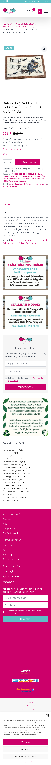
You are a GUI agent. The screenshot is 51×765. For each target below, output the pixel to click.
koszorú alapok (18, 240)
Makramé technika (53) (13, 450)
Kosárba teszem (27, 162)
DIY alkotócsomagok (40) (14, 461)
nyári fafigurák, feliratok (25, 243)
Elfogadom (25, 742)
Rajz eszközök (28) (11, 500)
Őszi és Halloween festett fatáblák (16, 179)
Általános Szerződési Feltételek (25, 706)
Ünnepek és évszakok (17, 181)
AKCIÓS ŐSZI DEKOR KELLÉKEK (17, 26)
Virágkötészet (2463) (12, 470)
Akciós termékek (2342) (13, 465)
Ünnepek (7, 519)
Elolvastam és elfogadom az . (26, 379)
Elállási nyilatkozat (11, 571)
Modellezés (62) (9, 494)
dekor (11, 184)
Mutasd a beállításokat (25, 756)
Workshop (8, 554)
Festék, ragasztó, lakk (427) (14, 473)
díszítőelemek (20, 184)
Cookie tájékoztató (25, 762)
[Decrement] (4, 162)
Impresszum (8, 581)
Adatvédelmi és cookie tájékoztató (25, 710)
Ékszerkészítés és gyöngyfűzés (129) (18, 491)
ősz (4, 186)
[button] (47, 715)
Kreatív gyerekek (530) (12, 476)
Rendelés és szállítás (12, 566)
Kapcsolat (8, 545)
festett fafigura (32, 184)
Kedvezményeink (11, 559)
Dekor (5, 524)
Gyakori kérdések (11, 576)
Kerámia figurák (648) (12, 485)
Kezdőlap (8, 23)
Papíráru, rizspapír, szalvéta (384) (17, 497)
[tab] (7, 204)
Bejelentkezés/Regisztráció (36, 1)
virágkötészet (11, 186)
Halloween (37, 176)
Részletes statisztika (12, 149)
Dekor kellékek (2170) (12, 482)
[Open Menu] (46, 11)
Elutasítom (25, 749)
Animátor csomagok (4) (13, 459)
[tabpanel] (25, 228)
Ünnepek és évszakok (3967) (15, 467)
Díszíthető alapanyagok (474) (15, 488)
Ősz (43, 176)
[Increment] (10, 162)
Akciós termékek (25, 23)
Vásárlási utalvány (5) (12, 479)
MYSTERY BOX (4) (10, 453)
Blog (5, 550)
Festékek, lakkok (10, 533)
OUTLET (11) (8, 456)
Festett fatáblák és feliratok (21, 176)
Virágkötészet (9, 528)
